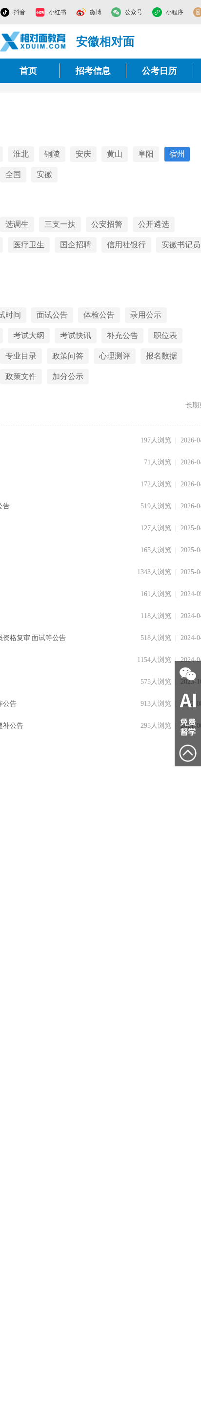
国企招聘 (75, 244)
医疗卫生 (28, 244)
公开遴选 (153, 224)
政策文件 (21, 376)
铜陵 (52, 154)
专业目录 (21, 356)
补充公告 (122, 335)
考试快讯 (75, 335)
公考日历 (159, 71)
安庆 (83, 154)
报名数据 (161, 356)
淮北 (21, 154)
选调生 (17, 224)
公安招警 (106, 224)
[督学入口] (188, 727)
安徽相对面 (105, 41)
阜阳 (146, 154)
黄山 (114, 154)
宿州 (177, 154)
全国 (13, 174)
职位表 (165, 335)
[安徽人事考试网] (33, 41)
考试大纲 (28, 335)
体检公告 (99, 315)
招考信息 (93, 71)
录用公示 (145, 315)
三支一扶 (60, 224)
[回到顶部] (188, 753)
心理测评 (114, 356)
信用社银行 (126, 244)
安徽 (44, 174)
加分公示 (67, 376)
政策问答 (67, 356)
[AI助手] (188, 700)
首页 (28, 71)
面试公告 (52, 315)
